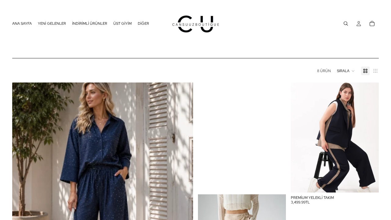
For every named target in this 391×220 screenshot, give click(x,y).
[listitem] (143, 23)
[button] (346, 71)
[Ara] (346, 23)
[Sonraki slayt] (369, 137)
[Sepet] (372, 23)
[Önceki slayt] (300, 137)
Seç (374, 183)
